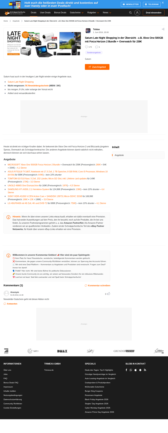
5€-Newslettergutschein (37, 86)
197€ (64, 185)
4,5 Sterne (75, 185)
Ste (35, 182)
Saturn (88, 59)
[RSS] (145, 370)
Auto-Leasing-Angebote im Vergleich (100, 378)
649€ (40, 175)
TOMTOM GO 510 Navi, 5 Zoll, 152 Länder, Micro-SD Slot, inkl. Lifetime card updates (47, 178)
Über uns (7, 370)
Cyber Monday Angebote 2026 (97, 408)
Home (6, 21)
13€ (31, 199)
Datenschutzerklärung (13, 399)
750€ (73, 203)
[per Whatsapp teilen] (131, 370)
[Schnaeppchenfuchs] (15, 13)
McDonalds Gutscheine (94, 387)
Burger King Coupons (94, 391)
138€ (78, 189)
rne (38, 182)
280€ (98, 165)
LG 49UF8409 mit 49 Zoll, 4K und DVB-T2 (27, 203)
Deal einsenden (153, 13)
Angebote (16, 21)
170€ (25, 182)
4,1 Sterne (22, 168)
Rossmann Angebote (93, 395)
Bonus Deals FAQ (11, 383)
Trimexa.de (49, 370)
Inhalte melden (10, 391)
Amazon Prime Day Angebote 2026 (99, 412)
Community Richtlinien (13, 404)
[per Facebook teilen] (126, 370)
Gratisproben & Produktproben (97, 383)
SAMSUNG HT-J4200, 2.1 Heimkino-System (28, 189)
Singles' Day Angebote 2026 (96, 404)
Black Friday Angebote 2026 (96, 399)
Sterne (11, 192)
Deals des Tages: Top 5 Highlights (99, 370)
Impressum (8, 387)
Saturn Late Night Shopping (21, 82)
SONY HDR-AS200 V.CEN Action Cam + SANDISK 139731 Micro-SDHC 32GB (45, 196)
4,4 (102, 189)
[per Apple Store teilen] (136, 370)
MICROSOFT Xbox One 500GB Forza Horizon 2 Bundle (34, 165)
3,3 (31, 182)
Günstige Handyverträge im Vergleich (100, 374)
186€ (25, 199)
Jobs (5, 374)
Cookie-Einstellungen (12, 408)
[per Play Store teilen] (140, 370)
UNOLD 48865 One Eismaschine (23, 185)
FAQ (5, 378)
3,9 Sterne (48, 199)
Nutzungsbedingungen (13, 395)
